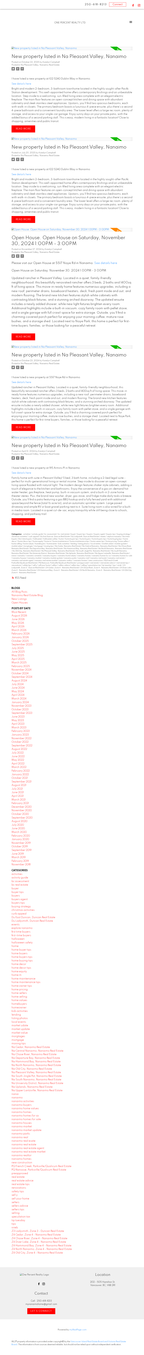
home (61, 539)
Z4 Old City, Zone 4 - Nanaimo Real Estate (37, 1253)
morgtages (28, 546)
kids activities (64, 544)
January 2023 (20, 735)
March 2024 (19, 698)
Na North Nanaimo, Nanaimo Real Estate (115, 548)
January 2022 (20, 774)
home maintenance (61, 541)
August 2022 (19, 749)
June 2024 (18, 688)
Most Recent (19, 612)
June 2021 (18, 792)
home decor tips (25, 541)
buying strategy (123, 534)
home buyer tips (72, 539)
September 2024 (22, 677)
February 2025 (21, 666)
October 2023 (20, 709)
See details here (21, 84)
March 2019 (19, 857)
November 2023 (22, 706)
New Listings (19, 599)
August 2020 (19, 821)
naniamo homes (80, 560)
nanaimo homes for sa (101, 556)
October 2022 (20, 742)
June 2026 (18, 619)
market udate (107, 544)
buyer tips (81, 534)
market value (17, 546)
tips (114, 565)
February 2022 (21, 771)
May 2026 (18, 623)
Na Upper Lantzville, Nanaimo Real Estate (112, 553)
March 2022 (19, 767)
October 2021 (20, 778)
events (103, 536)
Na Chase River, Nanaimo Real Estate (34, 1054)
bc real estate (64, 534)
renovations (17, 565)
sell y (35, 565)
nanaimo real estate (116, 558)
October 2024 (20, 673)
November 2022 (22, 738)
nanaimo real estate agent (23, 560)
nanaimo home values (67, 556)
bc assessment (50, 534)
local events (96, 544)
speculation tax (94, 565)
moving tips (49, 546)
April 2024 (18, 695)
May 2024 (18, 691)
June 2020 (18, 828)
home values (28, 544)
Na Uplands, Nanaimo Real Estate (80, 553)
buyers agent (99, 534)
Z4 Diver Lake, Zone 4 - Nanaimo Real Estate (39, 1242)
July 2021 (17, 789)
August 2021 (19, 785)
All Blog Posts (19, 592)
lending (74, 544)
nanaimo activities (34, 556)
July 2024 (18, 684)
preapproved (83, 563)
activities (27, 534)
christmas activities (20, 536)
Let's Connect (41, 1311)
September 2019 (22, 850)
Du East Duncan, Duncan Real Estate (55, 536)
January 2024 (20, 702)
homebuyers (40, 544)
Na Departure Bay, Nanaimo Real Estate (46, 548)
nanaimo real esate (99, 558)
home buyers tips (99, 539)
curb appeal (34, 536)
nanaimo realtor (66, 560)
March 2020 (19, 832)
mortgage (38, 546)
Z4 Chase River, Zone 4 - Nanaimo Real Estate (100, 568)
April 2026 (18, 626)
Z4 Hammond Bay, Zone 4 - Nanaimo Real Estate (58, 570)
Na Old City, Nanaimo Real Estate (26, 551)
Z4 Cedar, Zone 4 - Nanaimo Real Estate (62, 568)
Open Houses (20, 602)
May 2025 (18, 655)
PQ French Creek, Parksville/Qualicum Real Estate (41, 1166)
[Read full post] (72, 50)
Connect (118, 4)
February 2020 (21, 836)
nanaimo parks (70, 558)
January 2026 (20, 637)
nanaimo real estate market (46, 560)
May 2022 (18, 760)
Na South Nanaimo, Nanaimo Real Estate (36, 1079)
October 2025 (20, 641)
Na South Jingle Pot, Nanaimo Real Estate (93, 551)
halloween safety (50, 539)
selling (84, 565)
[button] (133, 5)
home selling (17, 544)
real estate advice (107, 563)
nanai (14, 556)
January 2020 (20, 839)
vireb (119, 565)
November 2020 (22, 810)
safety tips (27, 565)
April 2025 (18, 659)
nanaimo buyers (50, 556)
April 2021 (18, 796)
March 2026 (19, 630)
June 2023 (18, 716)
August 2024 (19, 680)
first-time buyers (25, 539)
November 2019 (21, 843)
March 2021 (19, 799)
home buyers (85, 539)
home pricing (111, 541)
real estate (94, 563)
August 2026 (19, 615)
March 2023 (19, 727)
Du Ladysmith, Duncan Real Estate (85, 536)
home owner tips (98, 541)
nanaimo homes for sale (122, 556)
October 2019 (20, 846)
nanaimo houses (20, 558)
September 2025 (22, 644)
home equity (38, 541)
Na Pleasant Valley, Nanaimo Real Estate (40, 65)
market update (121, 544)
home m (48, 541)
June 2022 (18, 756)
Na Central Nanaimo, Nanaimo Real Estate (100, 546)
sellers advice (64, 565)
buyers (90, 534)
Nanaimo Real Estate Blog (27, 595)
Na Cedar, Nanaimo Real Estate (68, 546)
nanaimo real (83, 558)
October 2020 (20, 814)
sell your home (44, 565)
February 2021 (20, 803)
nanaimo (21, 556)
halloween (37, 539)
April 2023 (18, 724)
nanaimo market (35, 558)
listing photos (84, 544)
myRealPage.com (77, 1330)
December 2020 (22, 807)
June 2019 (18, 854)
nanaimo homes (84, 556)
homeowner (52, 544)
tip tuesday (107, 565)
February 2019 (20, 861)
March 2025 (19, 662)
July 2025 (18, 648)
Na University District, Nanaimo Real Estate (47, 553)
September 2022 (22, 745)
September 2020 (22, 818)
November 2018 (21, 864)
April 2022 (18, 763)
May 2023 (18, 720)
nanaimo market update (53, 558)
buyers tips (111, 534)
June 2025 (18, 652)
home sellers (123, 541)
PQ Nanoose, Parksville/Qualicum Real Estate (57, 563)
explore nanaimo (114, 536)
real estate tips (122, 563)
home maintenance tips (80, 541)
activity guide (37, 534)
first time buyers (21, 932)
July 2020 (18, 825)
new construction (96, 560)
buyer (73, 534)
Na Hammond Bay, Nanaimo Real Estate (80, 548)
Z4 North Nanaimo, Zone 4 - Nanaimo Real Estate (100, 570)
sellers (55, 565)
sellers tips (75, 565)
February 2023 (21, 731)
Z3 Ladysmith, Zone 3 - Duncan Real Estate (38, 1231)
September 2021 (22, 781)
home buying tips (115, 539)
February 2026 (21, 633)
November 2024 (22, 670)
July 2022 (18, 753)
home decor (19, 964)
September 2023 (22, 713)
